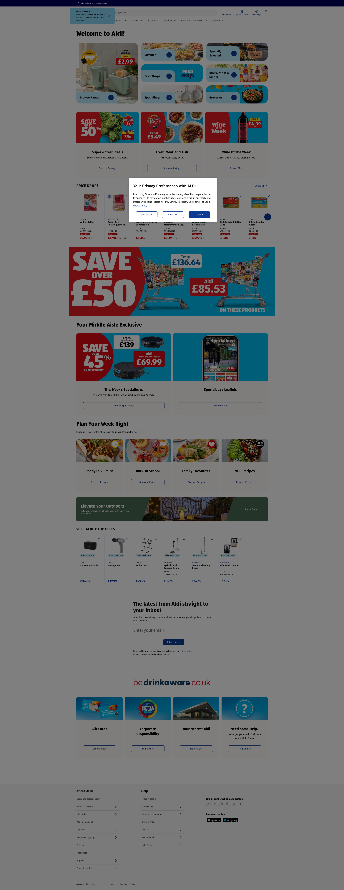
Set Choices (146, 214)
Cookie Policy (140, 205)
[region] (173, 200)
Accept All (199, 214)
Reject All (173, 214)
